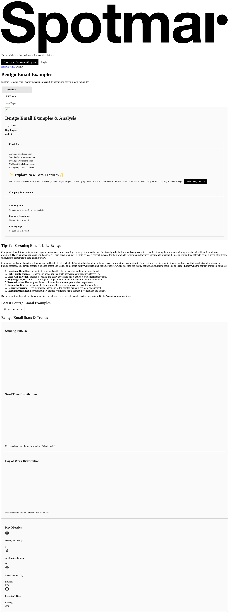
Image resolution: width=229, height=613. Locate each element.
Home (4, 66)
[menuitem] (17, 90)
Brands (11, 66)
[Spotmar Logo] (114, 52)
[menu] (16, 96)
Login (44, 62)
